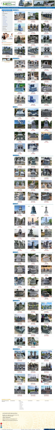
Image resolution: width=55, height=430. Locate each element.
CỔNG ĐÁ (37, 400)
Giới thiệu (8, 7)
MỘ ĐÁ (20, 400)
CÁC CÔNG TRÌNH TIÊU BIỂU (14, 7)
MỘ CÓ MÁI (21, 401)
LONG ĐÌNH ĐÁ (12, 400)
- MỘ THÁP (4, 21)
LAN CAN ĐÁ (47, 400)
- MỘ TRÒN (4, 22)
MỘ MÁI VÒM (15, 58)
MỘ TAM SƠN (15, 155)
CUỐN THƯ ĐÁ (30, 400)
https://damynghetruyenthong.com (12, 420)
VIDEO (36, 7)
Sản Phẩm (20, 7)
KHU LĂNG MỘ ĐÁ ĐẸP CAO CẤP (26, 7)
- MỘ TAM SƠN (5, 20)
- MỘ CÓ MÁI (4, 16)
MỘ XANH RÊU (15, 300)
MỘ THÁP (14, 203)
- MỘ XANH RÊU (5, 23)
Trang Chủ (4, 7)
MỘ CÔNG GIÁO (22, 409)
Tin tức (33, 7)
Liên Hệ (38, 7)
